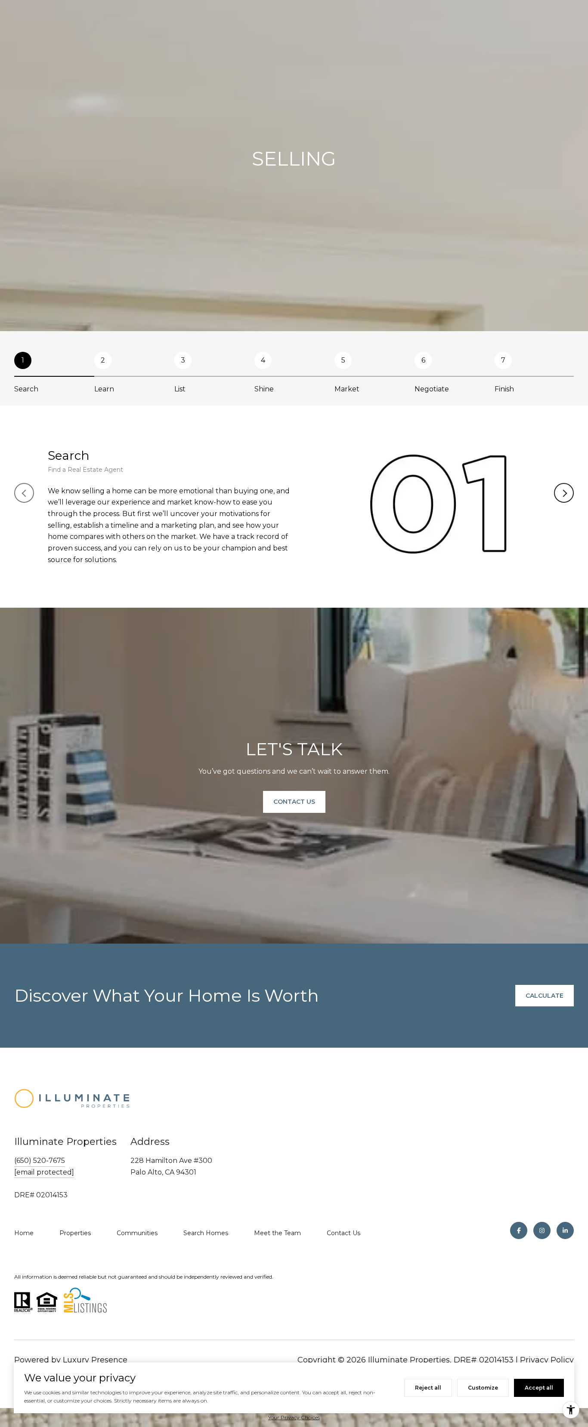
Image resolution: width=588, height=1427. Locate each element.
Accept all (539, 1387)
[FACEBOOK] (518, 1230)
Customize (483, 1387)
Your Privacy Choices (294, 1417)
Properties (75, 1233)
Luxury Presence (95, 1360)
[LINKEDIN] (565, 1230)
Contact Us (343, 1233)
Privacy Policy (547, 1360)
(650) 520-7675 (39, 1160)
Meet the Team (277, 1233)
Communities (137, 1233)
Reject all (428, 1387)
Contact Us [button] (294, 802)
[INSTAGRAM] (542, 1230)
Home (24, 1233)
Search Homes (205, 1233)
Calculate (544, 996)
